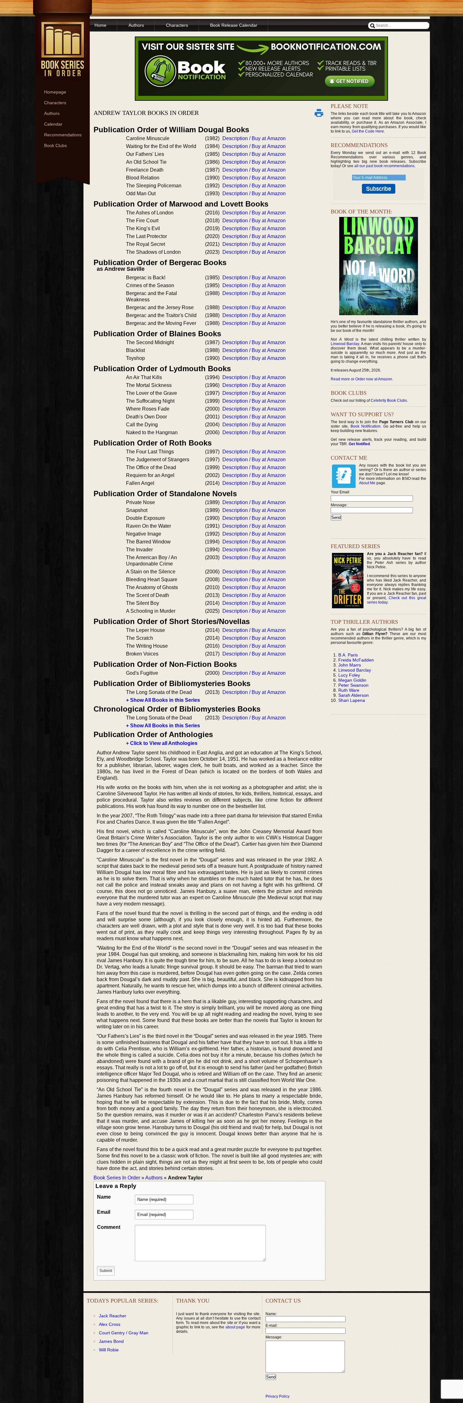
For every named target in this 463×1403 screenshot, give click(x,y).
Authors (52, 113)
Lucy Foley (349, 675)
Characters (55, 102)
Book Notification (365, 426)
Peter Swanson (353, 685)
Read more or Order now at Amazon (361, 379)
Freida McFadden (356, 659)
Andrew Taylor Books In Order (146, 112)
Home (100, 25)
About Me (367, 483)
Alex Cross (109, 1324)
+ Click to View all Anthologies (161, 743)
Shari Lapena (351, 700)
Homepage (55, 91)
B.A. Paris (348, 654)
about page (235, 1327)
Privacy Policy (277, 1396)
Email (103, 1212)
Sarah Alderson (353, 695)
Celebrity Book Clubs (389, 400)
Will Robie (109, 1349)
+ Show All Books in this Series (163, 700)
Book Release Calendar (233, 25)
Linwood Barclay (345, 344)
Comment (108, 1227)
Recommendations (63, 134)
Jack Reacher (112, 1315)
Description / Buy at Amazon (254, 138)
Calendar (53, 124)
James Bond (111, 1341)
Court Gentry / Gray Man (123, 1332)
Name (104, 1197)
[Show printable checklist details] (318, 112)
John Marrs (349, 664)
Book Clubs (55, 145)
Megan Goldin (352, 680)
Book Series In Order (117, 1177)
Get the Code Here (368, 131)
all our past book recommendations (384, 166)
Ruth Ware (348, 690)
